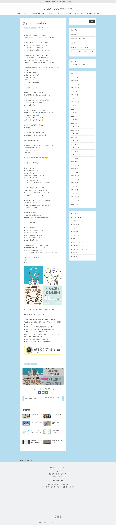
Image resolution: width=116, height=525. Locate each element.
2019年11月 (75, 200)
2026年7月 (74, 77)
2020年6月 (74, 186)
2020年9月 (74, 183)
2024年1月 (74, 123)
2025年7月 (74, 98)
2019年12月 (75, 197)
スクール (27, 27)
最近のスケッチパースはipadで (80, 47)
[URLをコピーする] (46, 392)
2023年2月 (74, 144)
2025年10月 (75, 88)
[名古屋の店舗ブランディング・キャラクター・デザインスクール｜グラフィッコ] (58, 8)
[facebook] (91, 4)
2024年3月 (74, 116)
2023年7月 (74, 141)
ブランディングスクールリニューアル (82, 52)
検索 (91, 21)
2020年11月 (75, 176)
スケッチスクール (78, 235)
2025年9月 (74, 91)
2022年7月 (74, 151)
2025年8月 (74, 95)
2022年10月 (75, 148)
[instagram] (93, 4)
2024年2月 (74, 119)
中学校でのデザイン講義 (78, 38)
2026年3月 (74, 81)
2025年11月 (75, 84)
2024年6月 (74, 109)
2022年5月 (74, 155)
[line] (95, 4)
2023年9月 (74, 133)
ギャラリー (76, 224)
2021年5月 (74, 169)
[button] (39, 392)
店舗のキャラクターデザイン (81, 249)
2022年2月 (74, 162)
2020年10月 (75, 179)
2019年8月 (74, 204)
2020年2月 (74, 193)
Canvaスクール (77, 217)
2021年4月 (74, 172)
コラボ (75, 228)
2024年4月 (74, 112)
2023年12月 (75, 126)
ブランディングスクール (80, 242)
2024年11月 (75, 102)
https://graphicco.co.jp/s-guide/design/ (39, 329)
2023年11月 (75, 130)
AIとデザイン (75, 43)
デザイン (33, 27)
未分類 (75, 252)
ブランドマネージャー (79, 245)
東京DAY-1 (74, 34)
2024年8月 (74, 105)
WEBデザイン (77, 221)
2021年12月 (75, 165)
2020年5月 (74, 190)
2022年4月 (74, 158)
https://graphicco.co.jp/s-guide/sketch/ (39, 341)
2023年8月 (74, 137)
